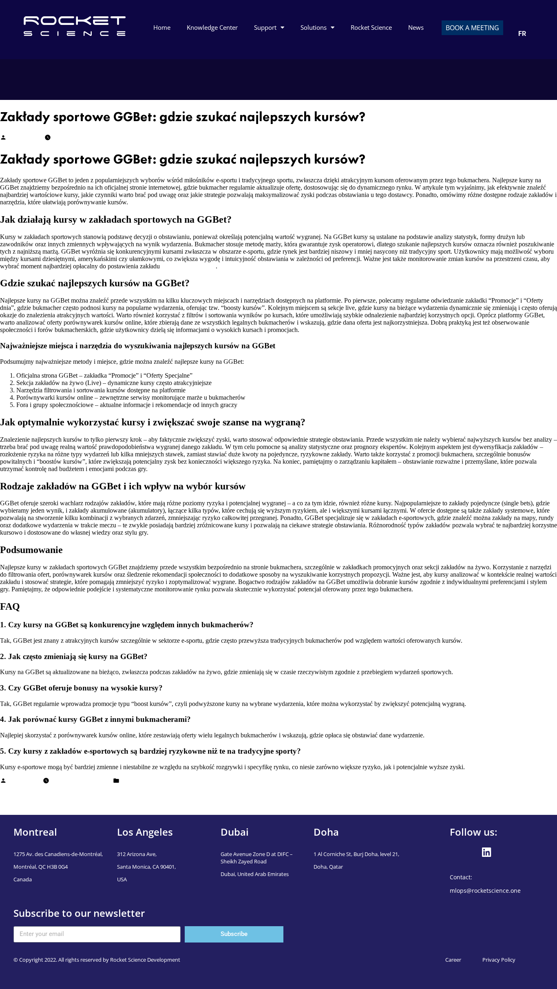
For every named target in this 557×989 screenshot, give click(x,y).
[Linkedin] (486, 852)
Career (453, 959)
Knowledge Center (212, 27)
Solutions (314, 27)
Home (161, 27)
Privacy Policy (498, 959)
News (416, 27)
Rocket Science (371, 27)
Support (265, 27)
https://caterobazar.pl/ (188, 266)
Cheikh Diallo (25, 138)
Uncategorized (138, 781)
